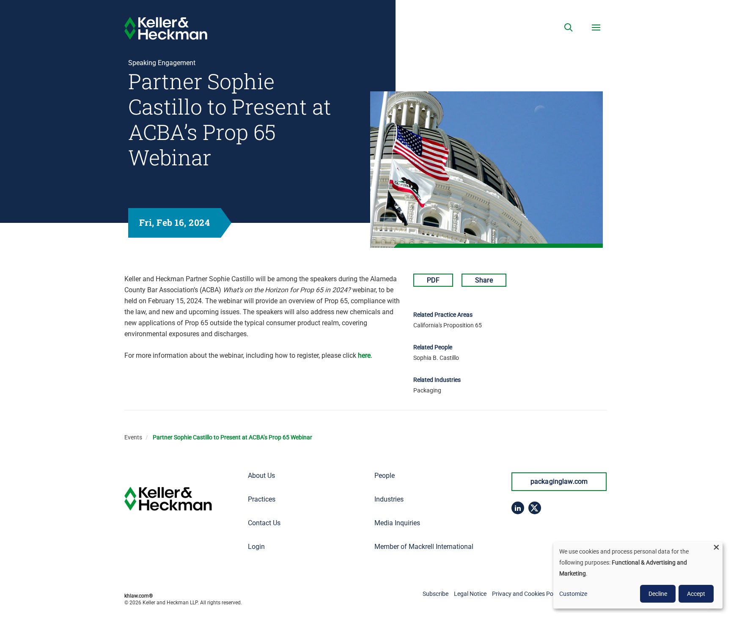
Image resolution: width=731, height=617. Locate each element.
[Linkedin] (517, 508)
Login (256, 547)
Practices (261, 499)
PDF (433, 280)
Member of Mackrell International (423, 547)
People (384, 476)
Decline (658, 593)
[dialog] (638, 575)
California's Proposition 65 (447, 325)
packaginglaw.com (559, 481)
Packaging (427, 390)
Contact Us (264, 523)
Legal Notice (470, 593)
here (364, 355)
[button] (568, 27)
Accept (696, 593)
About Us (261, 476)
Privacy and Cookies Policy (527, 593)
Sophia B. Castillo (436, 357)
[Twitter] (534, 508)
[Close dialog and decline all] (716, 547)
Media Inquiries (397, 523)
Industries (389, 499)
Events (133, 437)
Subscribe (435, 593)
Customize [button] (573, 593)
